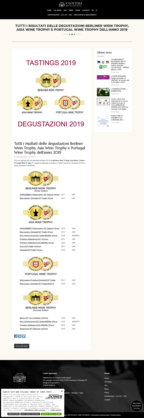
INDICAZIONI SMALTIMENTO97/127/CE (136, 406)
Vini (65, 10)
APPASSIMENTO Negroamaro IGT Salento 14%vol (39, 195)
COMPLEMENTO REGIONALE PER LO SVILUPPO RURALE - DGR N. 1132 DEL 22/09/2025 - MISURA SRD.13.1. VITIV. (120, 64)
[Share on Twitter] (24, 336)
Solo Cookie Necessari (30, 414)
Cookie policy (116, 415)
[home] (72, 4)
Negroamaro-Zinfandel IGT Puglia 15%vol (36, 198)
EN (93, 10)
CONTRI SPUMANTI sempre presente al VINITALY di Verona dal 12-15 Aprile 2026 (120, 79)
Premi (77, 10)
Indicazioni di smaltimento (85, 15)
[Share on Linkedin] (20, 336)
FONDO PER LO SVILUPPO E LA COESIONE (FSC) (117, 118)
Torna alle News (22, 346)
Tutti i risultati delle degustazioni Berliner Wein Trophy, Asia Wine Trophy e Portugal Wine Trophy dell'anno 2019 (49, 148)
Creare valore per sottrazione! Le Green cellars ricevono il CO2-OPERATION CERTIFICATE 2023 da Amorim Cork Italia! (119, 104)
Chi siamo (58, 10)
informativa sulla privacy (34, 410)
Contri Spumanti (21, 157)
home (49, 10)
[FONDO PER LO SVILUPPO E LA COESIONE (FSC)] (103, 122)
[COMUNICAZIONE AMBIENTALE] (103, 92)
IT (96, 10)
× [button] (62, 391)
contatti (86, 10)
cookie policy (55, 410)
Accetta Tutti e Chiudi (51, 414)
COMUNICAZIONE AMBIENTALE (118, 90)
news (71, 10)
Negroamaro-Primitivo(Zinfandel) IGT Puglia (37, 280)
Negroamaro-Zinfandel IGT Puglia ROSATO (37, 284)
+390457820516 (49, 385)
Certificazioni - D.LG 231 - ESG (60, 15)
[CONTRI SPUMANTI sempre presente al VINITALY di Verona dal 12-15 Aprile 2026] (103, 77)
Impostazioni (13, 414)
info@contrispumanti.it (51, 383)
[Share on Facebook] (15, 336)
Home (106, 378)
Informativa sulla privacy (100, 415)
